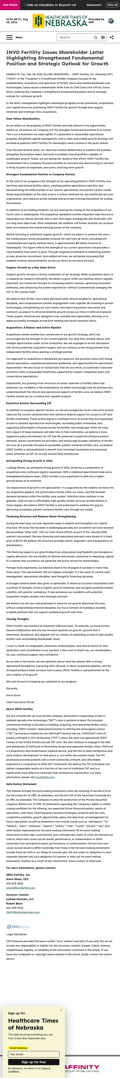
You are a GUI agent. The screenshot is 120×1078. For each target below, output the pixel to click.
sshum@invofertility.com (20, 887)
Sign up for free (34, 1062)
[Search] (95, 37)
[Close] (61, 1010)
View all (112, 4)
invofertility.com (45, 777)
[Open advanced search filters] (103, 37)
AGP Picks (10, 5)
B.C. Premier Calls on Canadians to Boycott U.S (42, 5)
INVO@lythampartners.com (23, 912)
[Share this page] (111, 37)
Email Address (18, 1048)
